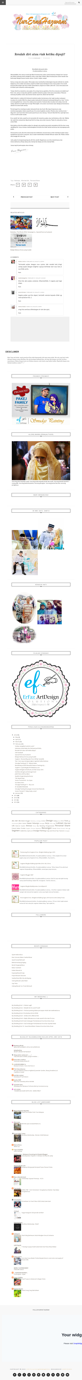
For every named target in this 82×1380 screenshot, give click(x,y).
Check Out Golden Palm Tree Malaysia (33, 1112)
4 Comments (46, 58)
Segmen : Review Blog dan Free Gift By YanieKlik (29, 759)
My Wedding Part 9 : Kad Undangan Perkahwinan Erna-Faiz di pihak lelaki (34, 1023)
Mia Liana (17, 1122)
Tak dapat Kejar (20, 778)
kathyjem (17, 1234)
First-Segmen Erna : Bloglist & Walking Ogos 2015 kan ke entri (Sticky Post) (42, 898)
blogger (27, 821)
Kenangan (42, 823)
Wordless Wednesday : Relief (30, 1224)
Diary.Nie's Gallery (20, 1060)
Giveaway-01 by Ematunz (21, 1077)
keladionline (18, 1050)
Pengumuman (50, 826)
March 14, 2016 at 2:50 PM (34, 306)
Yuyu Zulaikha (18, 1149)
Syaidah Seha (18, 1085)
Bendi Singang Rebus (18, 965)
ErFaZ (62, 821)
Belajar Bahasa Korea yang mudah (25, 757)
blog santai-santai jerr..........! (23, 1055)
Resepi (54, 828)
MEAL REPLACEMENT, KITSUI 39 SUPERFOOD (27, 1047)
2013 (15, 800)
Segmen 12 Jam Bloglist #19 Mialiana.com (27, 767)
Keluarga (17, 180)
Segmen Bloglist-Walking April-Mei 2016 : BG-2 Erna (35, 863)
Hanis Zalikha (18, 1277)
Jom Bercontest (19, 1075)
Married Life (25, 180)
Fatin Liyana (18, 1257)
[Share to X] (24, 185)
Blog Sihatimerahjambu (21, 1111)
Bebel (23, 821)
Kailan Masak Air (17, 970)
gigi (69, 821)
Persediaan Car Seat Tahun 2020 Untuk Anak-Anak (36, 1201)
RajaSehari (38, 828)
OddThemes (67, 1369)
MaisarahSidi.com (19, 1166)
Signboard (30, 831)
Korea (51, 823)
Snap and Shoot (51, 831)
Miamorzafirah (18, 1045)
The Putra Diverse (19, 1069)
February (18, 744)
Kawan (29, 823)
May (16, 737)
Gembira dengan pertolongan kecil (25, 772)
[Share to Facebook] (18, 185)
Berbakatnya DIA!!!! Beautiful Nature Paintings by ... (30, 765)
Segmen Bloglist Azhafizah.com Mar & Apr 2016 (29, 770)
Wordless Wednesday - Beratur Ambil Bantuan (35, 1135)
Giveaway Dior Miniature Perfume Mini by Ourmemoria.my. (31, 1086)
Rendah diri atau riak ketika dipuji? (25, 750)
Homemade (15, 823)
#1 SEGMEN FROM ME (21, 787)
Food (66, 821)
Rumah (63, 828)
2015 (15, 795)
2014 (15, 798)
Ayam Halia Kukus (17, 954)
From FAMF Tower (20, 1133)
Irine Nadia (17, 1200)
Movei (34, 826)
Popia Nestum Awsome (19, 975)
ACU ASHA (17, 1089)
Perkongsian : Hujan (19, 1274)
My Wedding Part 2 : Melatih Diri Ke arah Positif (26, 1008)
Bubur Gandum (16, 968)
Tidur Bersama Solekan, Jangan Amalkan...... (26, 1056)
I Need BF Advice (19, 1269)
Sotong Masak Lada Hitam (20, 981)
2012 (15, 802)
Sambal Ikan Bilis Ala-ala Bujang (21, 978)
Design (49, 820)
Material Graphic (20, 826)
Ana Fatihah (22, 292)
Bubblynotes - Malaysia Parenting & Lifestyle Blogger (31, 1154)
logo (54, 823)
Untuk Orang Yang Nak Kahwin (30, 1290)
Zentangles (67, 831)
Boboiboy (33, 821)
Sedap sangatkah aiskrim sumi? (24, 746)
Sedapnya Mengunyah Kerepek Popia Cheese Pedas (37, 1167)
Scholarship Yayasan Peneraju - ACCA (32, 1178)
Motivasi (29, 826)
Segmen (16, 830)
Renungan (47, 828)
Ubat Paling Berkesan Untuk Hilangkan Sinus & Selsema (38, 1235)
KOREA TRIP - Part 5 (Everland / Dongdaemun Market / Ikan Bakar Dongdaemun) (40, 1190)
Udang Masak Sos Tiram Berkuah (22, 986)
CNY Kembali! (19, 752)
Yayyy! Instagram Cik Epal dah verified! (33, 1213)
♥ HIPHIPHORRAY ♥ (20, 1064)
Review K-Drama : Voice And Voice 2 (24, 1066)
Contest (43, 821)
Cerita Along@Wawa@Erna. (38, 1369)
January (17, 793)
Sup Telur (15, 983)
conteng (38, 821)
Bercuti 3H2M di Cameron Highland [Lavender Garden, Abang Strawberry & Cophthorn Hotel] (36, 1071)
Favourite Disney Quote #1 (22, 1061)
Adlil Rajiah (17, 1245)
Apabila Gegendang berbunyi (24, 776)
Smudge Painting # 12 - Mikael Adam (26, 763)
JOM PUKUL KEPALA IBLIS (22, 774)
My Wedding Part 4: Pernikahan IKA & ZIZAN (25, 1013)
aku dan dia (16, 821)
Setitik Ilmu (23, 831)
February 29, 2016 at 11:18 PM (35, 292)
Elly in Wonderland (20, 1177)
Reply (19, 272)
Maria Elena (18, 1145)
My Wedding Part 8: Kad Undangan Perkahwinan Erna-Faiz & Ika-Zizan (33, 1021)
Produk (23, 828)
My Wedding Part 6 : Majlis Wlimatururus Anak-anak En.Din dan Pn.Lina (33, 1018)
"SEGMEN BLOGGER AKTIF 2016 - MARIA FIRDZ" (27, 1091)
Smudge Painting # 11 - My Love (24, 785)
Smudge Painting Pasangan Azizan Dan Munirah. (30, 789)
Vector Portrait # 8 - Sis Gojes (23, 780)
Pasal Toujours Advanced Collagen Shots (33, 1279)
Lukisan (60, 823)
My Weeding (41, 826)
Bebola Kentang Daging (19, 962)
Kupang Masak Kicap (18, 973)
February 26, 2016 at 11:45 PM (35, 261)
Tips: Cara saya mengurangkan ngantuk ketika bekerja (31, 761)
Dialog (55, 821)
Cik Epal (16, 1211)
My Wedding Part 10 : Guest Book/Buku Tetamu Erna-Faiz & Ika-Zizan (32, 1026)
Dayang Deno (18, 1222)
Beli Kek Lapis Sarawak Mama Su (31, 1124)
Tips (57, 831)
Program (28, 828)
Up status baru (19, 782)
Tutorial (61, 831)
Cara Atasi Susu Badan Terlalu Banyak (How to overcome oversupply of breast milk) (42, 1259)
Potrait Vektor (16, 828)
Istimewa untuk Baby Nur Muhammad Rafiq (28, 748)
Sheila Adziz (22, 306)
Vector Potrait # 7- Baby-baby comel (25, 791)
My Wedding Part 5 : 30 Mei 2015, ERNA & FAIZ (25, 1016)
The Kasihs (17, 1188)
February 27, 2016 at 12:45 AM (37, 278)
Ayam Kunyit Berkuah (18, 960)
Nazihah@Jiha (22, 278)
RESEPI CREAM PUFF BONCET (22, 1052)
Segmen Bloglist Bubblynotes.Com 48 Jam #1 (33, 886)
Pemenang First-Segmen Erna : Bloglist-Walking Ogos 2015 (37, 852)
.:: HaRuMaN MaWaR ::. (21, 1273)
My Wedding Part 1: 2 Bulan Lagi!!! (22, 1005)
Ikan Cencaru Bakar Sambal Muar (22, 957)
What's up (17, 1146)
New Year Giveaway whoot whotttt (24, 1081)
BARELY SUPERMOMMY (21, 1268)
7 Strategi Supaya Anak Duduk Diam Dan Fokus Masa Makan (39, 1247)
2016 (15, 735)
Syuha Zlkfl (17, 1080)
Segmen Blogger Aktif (26, 875)
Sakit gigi (68, 828)
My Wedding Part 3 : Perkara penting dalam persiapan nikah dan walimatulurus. (36, 1010)
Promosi (33, 828)
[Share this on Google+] (30, 185)
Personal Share (35, 180)
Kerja (47, 823)
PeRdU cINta (22, 261)
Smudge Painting (39, 831)
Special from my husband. (23, 755)
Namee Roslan (18, 1289)
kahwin (24, 823)
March (17, 742)
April (16, 739)
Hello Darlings (18, 1151)
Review (58, 828)
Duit (59, 821)
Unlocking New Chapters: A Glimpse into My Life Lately (37, 1156)
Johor (20, 823)
